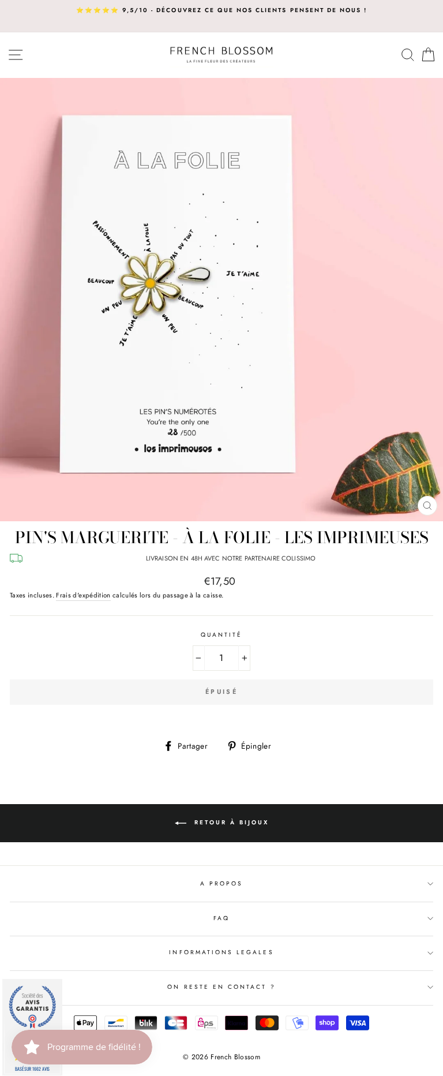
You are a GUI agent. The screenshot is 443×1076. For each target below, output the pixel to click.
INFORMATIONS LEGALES (221, 952)
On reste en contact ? (221, 986)
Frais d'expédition (83, 595)
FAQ (221, 918)
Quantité (221, 634)
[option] (221, 10)
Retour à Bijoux (230, 823)
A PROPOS (221, 883)
